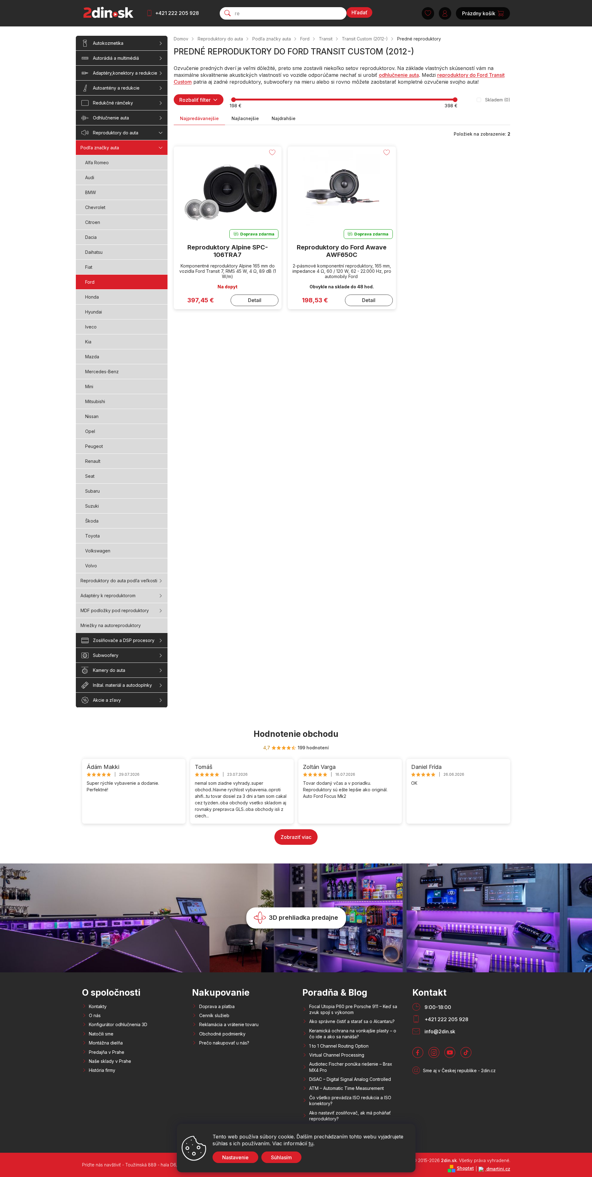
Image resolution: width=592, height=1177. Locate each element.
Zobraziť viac (296, 837)
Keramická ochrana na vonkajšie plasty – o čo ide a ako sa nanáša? (352, 1033)
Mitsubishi (95, 401)
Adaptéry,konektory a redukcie (125, 73)
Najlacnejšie (245, 118)
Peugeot (94, 446)
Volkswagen (97, 550)
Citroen (92, 222)
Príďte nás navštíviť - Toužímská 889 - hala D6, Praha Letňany (145, 1164)
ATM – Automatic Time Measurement (346, 1088)
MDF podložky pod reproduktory (114, 610)
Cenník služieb (214, 1015)
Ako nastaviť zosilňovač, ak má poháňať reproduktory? (350, 1115)
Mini (89, 386)
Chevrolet (95, 207)
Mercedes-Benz (102, 371)
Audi (89, 177)
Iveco (91, 326)
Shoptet (465, 1168)
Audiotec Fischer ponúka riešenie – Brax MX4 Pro (350, 1066)
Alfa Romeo (97, 162)
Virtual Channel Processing (336, 1055)
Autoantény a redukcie (116, 88)
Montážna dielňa (106, 1042)
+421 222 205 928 (177, 13)
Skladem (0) (497, 99)
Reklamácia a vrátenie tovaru (229, 1024)
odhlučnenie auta (399, 75)
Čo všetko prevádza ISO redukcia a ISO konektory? (350, 1100)
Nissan (92, 416)
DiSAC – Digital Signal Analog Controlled (350, 1079)
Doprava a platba (217, 1006)
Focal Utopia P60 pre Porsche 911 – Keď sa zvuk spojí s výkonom (353, 1009)
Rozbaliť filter (195, 100)
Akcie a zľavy (107, 700)
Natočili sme (101, 1033)
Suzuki (92, 506)
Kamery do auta (109, 670)
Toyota (92, 535)
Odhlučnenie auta (111, 117)
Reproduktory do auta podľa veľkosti (118, 580)
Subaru (92, 491)
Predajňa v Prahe (106, 1052)
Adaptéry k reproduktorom (107, 595)
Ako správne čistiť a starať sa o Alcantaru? (352, 1021)
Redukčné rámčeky (113, 102)
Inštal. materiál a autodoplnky (122, 685)
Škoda (92, 520)
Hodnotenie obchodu (296, 734)
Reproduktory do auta (115, 132)
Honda (92, 297)
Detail (254, 300)
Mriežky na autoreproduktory (110, 625)
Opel (90, 431)
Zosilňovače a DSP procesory (123, 640)
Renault (92, 461)
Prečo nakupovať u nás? (224, 1042)
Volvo (91, 565)
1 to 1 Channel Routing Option (339, 1046)
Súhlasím (281, 1157)
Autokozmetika (108, 43)
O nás (95, 1015)
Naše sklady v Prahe (110, 1061)
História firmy (102, 1070)
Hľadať (359, 12)
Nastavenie (235, 1157)
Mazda (92, 356)
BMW (90, 192)
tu (311, 1143)
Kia (88, 341)
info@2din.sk (439, 1031)
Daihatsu (94, 252)
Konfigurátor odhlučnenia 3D (118, 1024)
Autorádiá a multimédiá (116, 58)
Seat (89, 476)
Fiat (88, 267)
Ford (89, 282)
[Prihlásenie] (445, 13)
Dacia (91, 237)
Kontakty (98, 1006)
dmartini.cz (497, 1168)
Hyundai (93, 311)
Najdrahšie (284, 118)
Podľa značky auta (99, 147)
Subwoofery (105, 655)
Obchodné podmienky (222, 1033)
